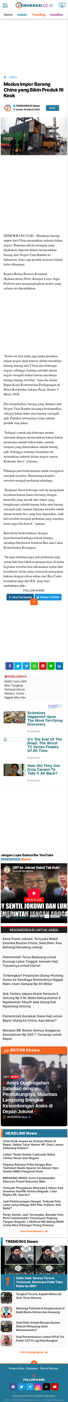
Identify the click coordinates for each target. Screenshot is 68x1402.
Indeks (22, 15)
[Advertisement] (34, 42)
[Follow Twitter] (21, 1386)
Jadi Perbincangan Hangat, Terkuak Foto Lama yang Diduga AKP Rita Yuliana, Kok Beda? (32, 1205)
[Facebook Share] (9, 666)
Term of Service (49, 1368)
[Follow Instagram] (38, 1386)
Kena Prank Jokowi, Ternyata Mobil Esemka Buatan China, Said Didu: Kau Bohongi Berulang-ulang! (32, 943)
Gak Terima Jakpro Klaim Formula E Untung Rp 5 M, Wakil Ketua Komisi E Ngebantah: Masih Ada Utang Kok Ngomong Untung (32, 1000)
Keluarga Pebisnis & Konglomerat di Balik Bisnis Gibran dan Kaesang (40, 1310)
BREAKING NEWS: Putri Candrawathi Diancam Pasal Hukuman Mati (29, 1179)
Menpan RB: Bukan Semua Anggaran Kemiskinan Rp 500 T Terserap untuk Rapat (32, 1034)
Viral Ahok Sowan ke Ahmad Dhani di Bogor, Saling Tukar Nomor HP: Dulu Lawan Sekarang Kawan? (33, 1144)
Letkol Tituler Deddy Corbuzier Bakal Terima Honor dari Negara (29, 1156)
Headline (56, 15)
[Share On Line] (51, 666)
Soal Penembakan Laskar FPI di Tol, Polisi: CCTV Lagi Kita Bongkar (40, 1338)
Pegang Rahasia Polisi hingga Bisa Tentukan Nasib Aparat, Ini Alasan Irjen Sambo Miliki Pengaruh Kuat (31, 1168)
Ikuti (52, 108)
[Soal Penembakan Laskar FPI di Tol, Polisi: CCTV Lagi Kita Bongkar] (6, 1340)
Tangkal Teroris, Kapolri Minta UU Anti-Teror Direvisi (39, 1296)
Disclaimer (32, 1368)
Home (8, 15)
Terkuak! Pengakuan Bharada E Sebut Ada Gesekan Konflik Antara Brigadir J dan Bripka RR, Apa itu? (33, 1191)
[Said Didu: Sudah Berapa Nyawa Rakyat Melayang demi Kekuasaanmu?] (6, 1326)
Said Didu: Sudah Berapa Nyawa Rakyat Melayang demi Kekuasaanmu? (38, 1326)
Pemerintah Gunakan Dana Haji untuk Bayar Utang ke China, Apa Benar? (32, 1018)
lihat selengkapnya (32, 1231)
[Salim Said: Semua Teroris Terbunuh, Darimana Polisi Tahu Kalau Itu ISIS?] (34, 1264)
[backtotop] (34, 1363)
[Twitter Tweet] (18, 666)
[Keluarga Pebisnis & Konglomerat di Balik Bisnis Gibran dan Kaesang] (6, 1312)
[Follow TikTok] (46, 1386)
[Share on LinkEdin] (59, 666)
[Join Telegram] (30, 1386)
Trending (38, 15)
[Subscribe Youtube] (55, 1386)
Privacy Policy (17, 1368)
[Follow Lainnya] (34, 601)
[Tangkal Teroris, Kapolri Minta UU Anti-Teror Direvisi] (6, 1297)
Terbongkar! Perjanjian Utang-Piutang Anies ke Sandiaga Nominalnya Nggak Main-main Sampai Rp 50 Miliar (33, 980)
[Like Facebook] (13, 1386)
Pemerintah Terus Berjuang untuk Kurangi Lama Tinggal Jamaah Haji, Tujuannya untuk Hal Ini (31, 961)
